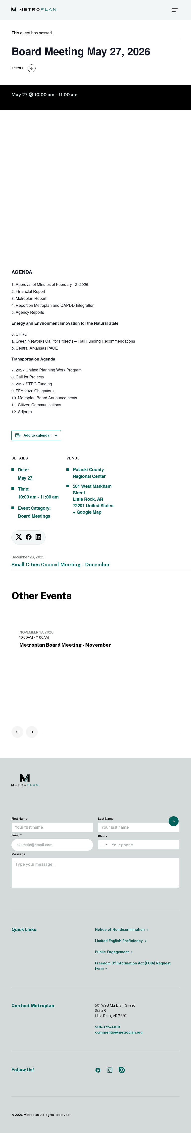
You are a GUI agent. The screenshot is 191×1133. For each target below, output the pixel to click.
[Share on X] (19, 537)
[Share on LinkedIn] (38, 537)
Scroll (17, 68)
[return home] (33, 9)
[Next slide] (32, 732)
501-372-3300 (107, 1027)
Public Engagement (112, 952)
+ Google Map (87, 512)
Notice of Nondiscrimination (120, 929)
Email (16, 835)
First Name (19, 818)
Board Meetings (34, 516)
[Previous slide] (17, 732)
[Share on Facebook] (29, 537)
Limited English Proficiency (119, 941)
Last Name (106, 818)
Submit (174, 821)
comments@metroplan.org (119, 1032)
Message (18, 854)
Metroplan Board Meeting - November (65, 645)
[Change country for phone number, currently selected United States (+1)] (104, 845)
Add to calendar (37, 435)
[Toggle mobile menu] (175, 10)
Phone (102, 836)
